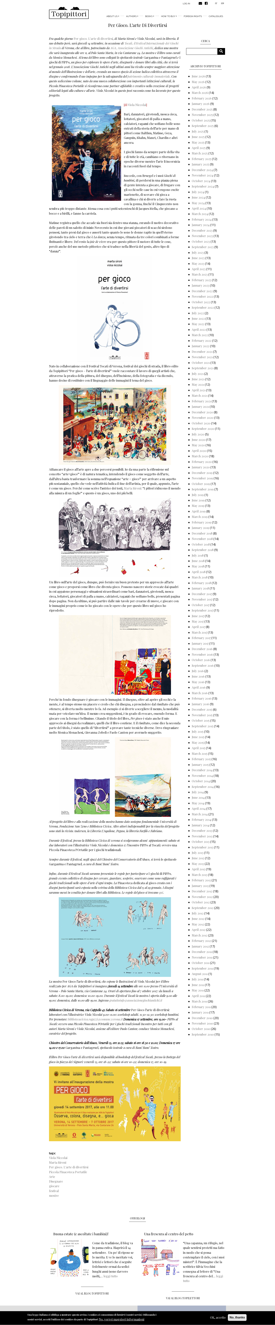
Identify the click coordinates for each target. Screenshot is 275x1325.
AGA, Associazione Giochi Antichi (131, 48)
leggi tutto (110, 1276)
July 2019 (198, 495)
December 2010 (202, 1018)
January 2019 (200, 528)
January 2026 (201, 104)
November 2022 (202, 296)
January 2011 (200, 1012)
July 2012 (198, 913)
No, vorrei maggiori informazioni (121, 1319)
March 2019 (200, 517)
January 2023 (200, 285)
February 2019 (201, 522)
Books (148, 16)
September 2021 (202, 368)
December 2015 (202, 709)
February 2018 (201, 583)
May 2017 (198, 621)
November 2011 (202, 957)
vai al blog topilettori (183, 1298)
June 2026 (198, 76)
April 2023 (199, 269)
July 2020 (198, 434)
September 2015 (202, 726)
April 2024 (199, 208)
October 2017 (200, 605)
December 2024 (202, 170)
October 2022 (201, 302)
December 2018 (202, 533)
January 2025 (200, 164)
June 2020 (198, 440)
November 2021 (202, 357)
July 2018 (198, 555)
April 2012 (198, 930)
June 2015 (198, 737)
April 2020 (199, 451)
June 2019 (198, 500)
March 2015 (199, 754)
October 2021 (201, 363)
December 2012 (202, 891)
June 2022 (198, 318)
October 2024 (201, 181)
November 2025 (202, 115)
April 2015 (198, 748)
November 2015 (202, 715)
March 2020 (200, 456)
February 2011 (201, 1007)
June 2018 (198, 561)
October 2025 (201, 120)
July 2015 (197, 731)
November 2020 (202, 418)
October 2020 (201, 423)
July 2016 (198, 671)
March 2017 (199, 632)
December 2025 (202, 109)
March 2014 (200, 814)
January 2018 (200, 588)
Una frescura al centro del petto (168, 1234)
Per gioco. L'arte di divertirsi (93, 39)
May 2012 (198, 924)
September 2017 (202, 610)
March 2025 (200, 153)
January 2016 (200, 704)
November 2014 (202, 776)
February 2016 (201, 698)
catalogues (216, 16)
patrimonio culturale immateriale (148, 76)
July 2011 (197, 979)
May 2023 (198, 263)
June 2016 (198, 676)
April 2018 (198, 572)
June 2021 (198, 379)
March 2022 (200, 335)
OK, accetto (218, 1317)
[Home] (69, 13)
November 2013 (202, 836)
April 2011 (198, 996)
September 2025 (203, 126)
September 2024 (203, 186)
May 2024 (198, 203)
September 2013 (202, 847)
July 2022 (198, 313)
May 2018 (198, 566)
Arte (52, 1177)
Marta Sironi (132, 488)
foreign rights (193, 16)
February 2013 (201, 880)
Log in (186, 3)
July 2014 (198, 792)
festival (54, 1191)
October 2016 (201, 660)
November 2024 (202, 175)
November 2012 (202, 897)
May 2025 (198, 142)
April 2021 (198, 390)
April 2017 (198, 627)
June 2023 (198, 258)
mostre (54, 1195)
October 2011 (200, 963)
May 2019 (198, 506)
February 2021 (201, 401)
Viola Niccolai (137, 105)
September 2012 (202, 908)
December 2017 (202, 594)
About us (111, 16)
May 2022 (198, 324)
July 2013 (197, 853)
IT (216, 3)
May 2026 (198, 82)
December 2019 (202, 473)
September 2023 (203, 247)
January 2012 (200, 946)
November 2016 (202, 654)
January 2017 (200, 643)
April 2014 (199, 808)
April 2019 (199, 511)
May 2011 (198, 990)
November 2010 (202, 1023)
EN (222, 3)
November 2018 (202, 539)
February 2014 (201, 820)
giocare (54, 1186)
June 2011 (198, 985)
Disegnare (56, 1181)
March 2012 (199, 935)
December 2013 (202, 831)
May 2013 (198, 864)
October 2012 (201, 902)
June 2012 (198, 919)
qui (161, 892)
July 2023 (198, 252)
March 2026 (200, 93)
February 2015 (201, 759)
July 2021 (198, 374)
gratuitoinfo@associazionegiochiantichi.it (135, 1000)
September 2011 (202, 968)
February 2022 (201, 341)
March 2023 (200, 274)
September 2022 (203, 307)
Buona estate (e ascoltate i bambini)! (80, 1234)
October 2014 (201, 781)
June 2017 (198, 616)
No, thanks (237, 1317)
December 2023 (202, 230)
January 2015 (200, 765)
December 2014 (202, 770)
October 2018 (201, 544)
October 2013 (201, 842)
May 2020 (198, 445)
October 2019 (201, 484)
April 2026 (199, 87)
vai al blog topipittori (92, 1293)
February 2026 (202, 98)
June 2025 (198, 137)
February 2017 (201, 638)
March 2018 (199, 577)
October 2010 (201, 1029)
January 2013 (200, 886)
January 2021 (200, 407)
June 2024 (198, 197)
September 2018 (202, 550)
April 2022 (199, 329)
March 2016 (200, 693)
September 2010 (203, 1034)
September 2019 (203, 489)
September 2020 (203, 429)
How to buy (168, 16)
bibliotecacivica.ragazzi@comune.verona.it (95, 1019)
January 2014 (200, 825)
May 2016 (198, 682)
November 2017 (202, 599)
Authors (131, 16)
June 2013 (198, 858)
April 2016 (199, 687)
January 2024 (201, 225)
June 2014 (198, 797)
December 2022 (202, 291)
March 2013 (199, 875)
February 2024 (202, 219)
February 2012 (201, 941)
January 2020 (201, 467)
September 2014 (203, 787)
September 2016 (203, 665)
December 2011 (202, 952)
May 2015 (198, 742)
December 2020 (202, 412)
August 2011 (200, 974)
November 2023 (202, 236)
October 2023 (201, 241)
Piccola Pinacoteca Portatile (68, 1172)
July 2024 (198, 192)
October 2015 (201, 720)
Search (222, 51)
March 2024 (200, 214)
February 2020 (202, 462)
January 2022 (200, 346)
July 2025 (198, 131)
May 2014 (198, 803)
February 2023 (201, 280)
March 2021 (199, 395)
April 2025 (199, 148)
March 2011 (199, 1001)
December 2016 (202, 649)
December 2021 (202, 352)
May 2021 (198, 384)
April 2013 (198, 869)
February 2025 (201, 159)
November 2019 (202, 478)
